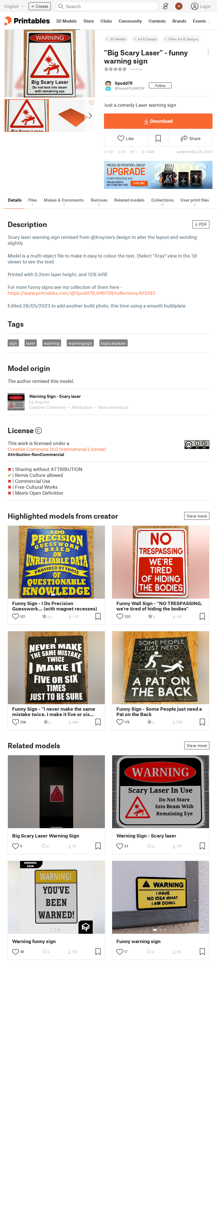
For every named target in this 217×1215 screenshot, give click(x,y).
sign (13, 343)
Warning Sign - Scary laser (146, 835)
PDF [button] (203, 224)
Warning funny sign (34, 941)
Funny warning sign (138, 941)
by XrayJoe (39, 401)
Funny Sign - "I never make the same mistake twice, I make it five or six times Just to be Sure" (53, 711)
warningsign (80, 343)
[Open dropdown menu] (208, 52)
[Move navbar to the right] (209, 20)
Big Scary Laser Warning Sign (45, 835)
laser (30, 343)
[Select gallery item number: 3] (165, 930)
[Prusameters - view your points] (179, 6)
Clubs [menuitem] (106, 20)
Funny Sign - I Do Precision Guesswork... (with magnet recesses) (54, 606)
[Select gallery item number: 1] (53, 595)
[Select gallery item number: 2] (59, 595)
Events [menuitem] (199, 20)
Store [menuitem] (88, 20)
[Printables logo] (27, 21)
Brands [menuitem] (179, 20)
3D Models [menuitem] (66, 20)
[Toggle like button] (15, 616)
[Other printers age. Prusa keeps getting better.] (158, 175)
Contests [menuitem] (157, 20)
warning (52, 343)
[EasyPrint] (165, 6)
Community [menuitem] (130, 20)
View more (196, 515)
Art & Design (147, 39)
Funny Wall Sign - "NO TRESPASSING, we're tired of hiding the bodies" (159, 606)
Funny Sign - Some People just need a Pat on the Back (159, 711)
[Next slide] (89, 115)
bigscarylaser (113, 343)
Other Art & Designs (183, 39)
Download (161, 121)
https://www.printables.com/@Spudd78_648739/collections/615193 (81, 293)
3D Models (118, 39)
